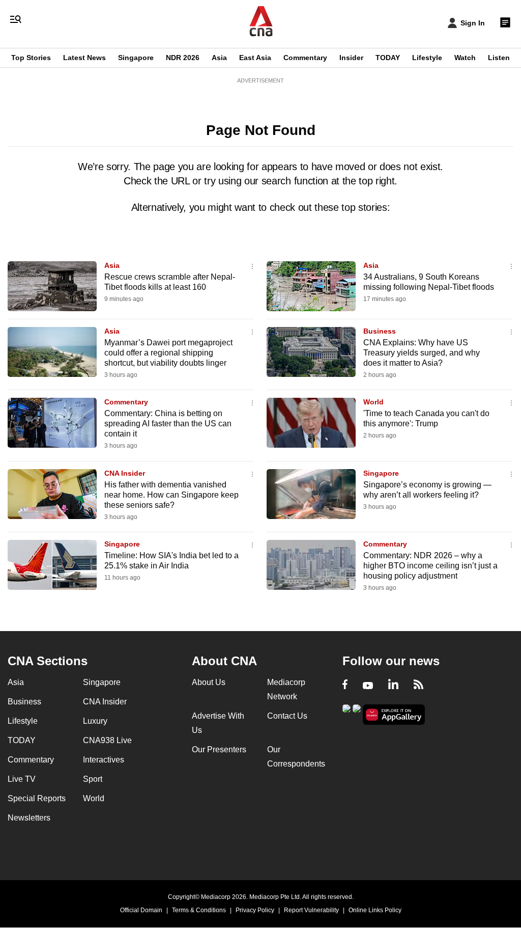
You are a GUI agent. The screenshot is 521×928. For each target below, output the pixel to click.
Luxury (95, 721)
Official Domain (141, 910)
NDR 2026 (182, 57)
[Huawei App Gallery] (394, 714)
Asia (219, 57)
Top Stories (31, 57)
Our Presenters (219, 749)
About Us (208, 682)
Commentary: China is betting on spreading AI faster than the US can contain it (167, 423)
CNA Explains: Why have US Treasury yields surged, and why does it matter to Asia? (421, 352)
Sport (92, 779)
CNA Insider (124, 473)
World (373, 402)
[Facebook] (345, 685)
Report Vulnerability (311, 910)
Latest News (84, 57)
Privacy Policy (255, 910)
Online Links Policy (375, 910)
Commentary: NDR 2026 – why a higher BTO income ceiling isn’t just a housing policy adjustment (430, 565)
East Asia (255, 57)
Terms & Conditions (199, 910)
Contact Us (287, 716)
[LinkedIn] (393, 685)
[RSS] (418, 685)
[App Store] (357, 713)
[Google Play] (346, 713)
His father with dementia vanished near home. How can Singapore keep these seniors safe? (171, 494)
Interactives (103, 759)
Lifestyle (427, 57)
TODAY (387, 57)
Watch (465, 57)
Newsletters (29, 817)
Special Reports (37, 798)
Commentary (305, 57)
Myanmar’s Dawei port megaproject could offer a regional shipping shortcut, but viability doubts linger (168, 352)
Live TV (22, 779)
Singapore (136, 57)
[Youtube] (368, 685)
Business (379, 331)
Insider (351, 57)
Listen (499, 57)
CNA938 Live (107, 740)
